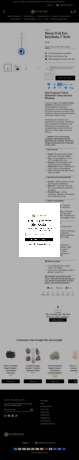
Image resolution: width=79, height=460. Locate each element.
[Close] (56, 205)
